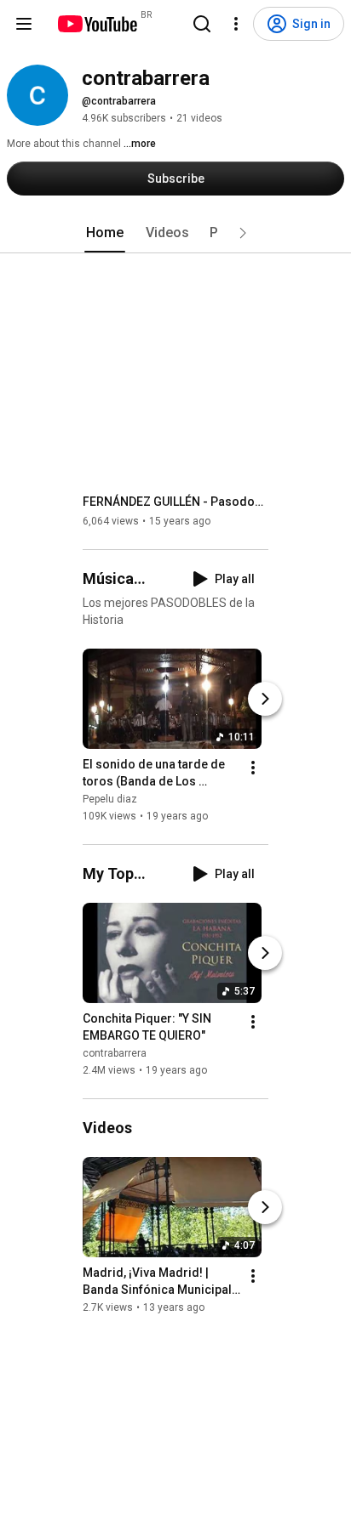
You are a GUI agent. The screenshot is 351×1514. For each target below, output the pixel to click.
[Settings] (236, 24)
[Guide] (24, 24)
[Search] (202, 24)
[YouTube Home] (96, 24)
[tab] (104, 233)
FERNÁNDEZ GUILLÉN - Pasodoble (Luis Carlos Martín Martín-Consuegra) (176, 501)
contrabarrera (115, 1053)
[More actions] (253, 768)
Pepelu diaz (110, 799)
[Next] (265, 699)
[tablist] (175, 233)
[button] (242, 233)
